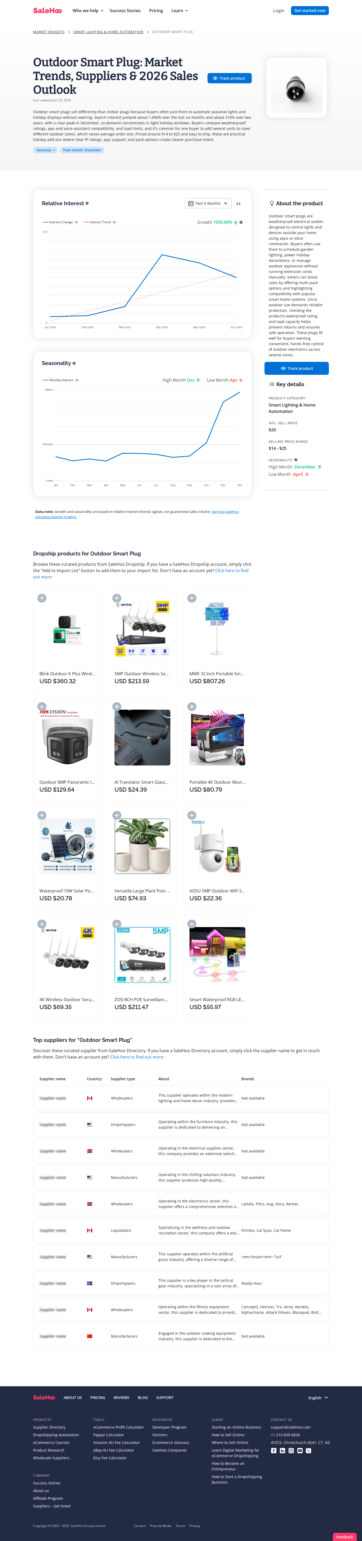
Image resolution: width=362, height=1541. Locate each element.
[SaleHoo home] (44, 1397)
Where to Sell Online (230, 1442)
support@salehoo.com (291, 1427)
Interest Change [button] (61, 222)
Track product (232, 78)
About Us (73, 1397)
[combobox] (208, 203)
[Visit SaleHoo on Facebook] (273, 1450)
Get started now (309, 10)
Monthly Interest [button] (61, 380)
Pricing (156, 10)
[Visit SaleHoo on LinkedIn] (282, 1450)
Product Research (48, 1450)
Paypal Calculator (108, 1434)
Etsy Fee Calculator (110, 1457)
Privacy (194, 1526)
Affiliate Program (48, 1498)
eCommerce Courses (51, 1442)
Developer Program (169, 1427)
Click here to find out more (137, 1057)
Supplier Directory (49, 1427)
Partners (159, 1434)
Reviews (121, 1397)
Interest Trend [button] (100, 222)
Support (164, 1397)
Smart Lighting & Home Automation (108, 32)
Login (278, 10)
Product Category (287, 398)
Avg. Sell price (283, 423)
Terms (180, 1526)
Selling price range (288, 442)
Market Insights (49, 32)
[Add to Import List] (41, 598)
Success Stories (125, 10)
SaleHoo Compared (169, 1450)
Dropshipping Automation (56, 1434)
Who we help (86, 10)
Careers (140, 1526)
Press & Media (160, 1526)
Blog (143, 1397)
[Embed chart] (238, 203)
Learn (177, 10)
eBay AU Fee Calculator (113, 1450)
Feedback (344, 1536)
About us (41, 1490)
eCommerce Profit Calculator (118, 1427)
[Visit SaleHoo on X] (308, 1450)
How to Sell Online (228, 1434)
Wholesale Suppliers (51, 1457)
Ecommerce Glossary (170, 1442)
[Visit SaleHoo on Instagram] (291, 1450)
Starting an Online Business (236, 1427)
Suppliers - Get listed (51, 1505)
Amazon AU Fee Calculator (116, 1442)
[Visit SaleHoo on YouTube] (300, 1450)
